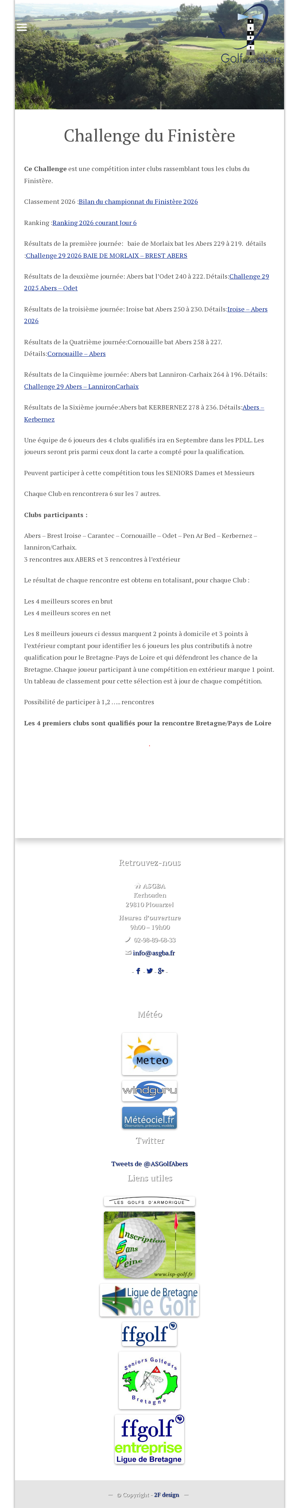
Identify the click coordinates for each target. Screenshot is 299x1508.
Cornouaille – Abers (76, 353)
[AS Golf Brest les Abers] (249, 33)
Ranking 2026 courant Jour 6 (95, 222)
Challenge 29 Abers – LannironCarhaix (81, 386)
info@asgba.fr (154, 952)
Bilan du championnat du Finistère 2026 (138, 201)
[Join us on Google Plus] (161, 971)
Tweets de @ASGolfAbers (149, 1163)
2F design (166, 1494)
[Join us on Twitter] (149, 971)
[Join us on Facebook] (138, 971)
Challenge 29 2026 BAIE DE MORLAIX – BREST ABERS (106, 255)
